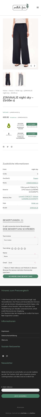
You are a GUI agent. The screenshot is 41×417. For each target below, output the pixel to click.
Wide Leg (18, 91)
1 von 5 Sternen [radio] (12, 248)
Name (5, 253)
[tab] (16, 164)
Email (5, 263)
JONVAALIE (34, 208)
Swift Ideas (24, 413)
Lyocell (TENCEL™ (25, 196)
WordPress (32, 413)
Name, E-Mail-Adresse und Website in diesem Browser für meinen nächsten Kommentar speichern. (20, 270)
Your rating (6, 248)
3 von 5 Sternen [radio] (18, 248)
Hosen (11, 91)
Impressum (5, 331)
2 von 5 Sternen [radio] (15, 248)
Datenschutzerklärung (9, 335)
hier (2, 316)
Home (5, 91)
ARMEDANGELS (14, 112)
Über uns (4, 340)
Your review (7, 236)
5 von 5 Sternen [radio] (25, 248)
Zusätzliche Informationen (16, 163)
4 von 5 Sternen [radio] (21, 248)
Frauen (35, 178)
